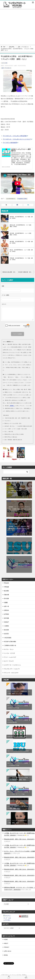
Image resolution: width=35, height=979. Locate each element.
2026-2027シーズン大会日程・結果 (16, 736)
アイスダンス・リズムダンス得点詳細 (15, 136)
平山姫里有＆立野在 (22, 198)
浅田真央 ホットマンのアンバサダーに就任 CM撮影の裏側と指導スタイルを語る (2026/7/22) (20, 509)
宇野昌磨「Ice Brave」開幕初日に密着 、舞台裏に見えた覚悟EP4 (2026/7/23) (20, 527)
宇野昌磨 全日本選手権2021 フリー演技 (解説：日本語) (21, 259)
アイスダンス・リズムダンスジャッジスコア (17, 139)
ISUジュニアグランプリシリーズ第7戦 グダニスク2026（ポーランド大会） (19, 564)
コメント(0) (4, 63)
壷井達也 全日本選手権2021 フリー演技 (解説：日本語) (21, 217)
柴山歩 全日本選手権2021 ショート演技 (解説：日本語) (21, 250)
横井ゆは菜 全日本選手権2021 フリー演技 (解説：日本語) (21, 225)
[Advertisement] (17, 27)
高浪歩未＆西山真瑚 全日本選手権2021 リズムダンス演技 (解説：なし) (10, 272)
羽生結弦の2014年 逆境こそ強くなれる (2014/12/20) (19, 839)
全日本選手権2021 (10, 198)
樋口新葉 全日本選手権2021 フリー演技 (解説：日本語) (21, 242)
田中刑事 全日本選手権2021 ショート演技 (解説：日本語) (21, 234)
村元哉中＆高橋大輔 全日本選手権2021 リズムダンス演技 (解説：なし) (26, 272)
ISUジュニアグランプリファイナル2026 (19, 546)
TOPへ (26, 977)
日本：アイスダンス (6, 68)
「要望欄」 (11, 405)
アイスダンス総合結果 (10, 142)
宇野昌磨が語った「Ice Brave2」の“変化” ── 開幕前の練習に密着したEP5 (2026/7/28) (20, 490)
